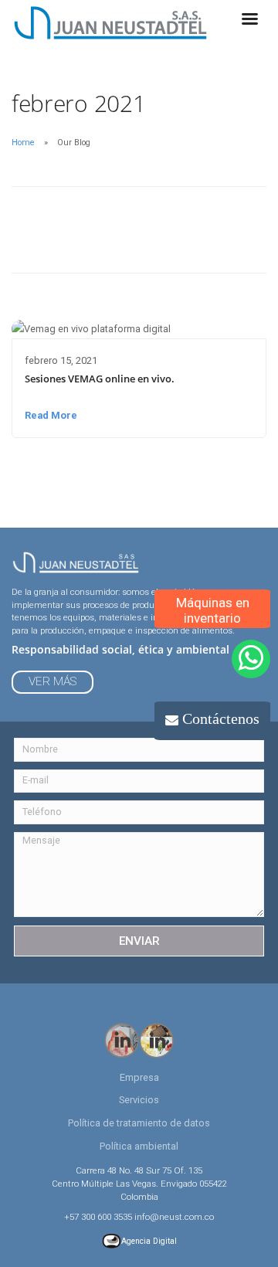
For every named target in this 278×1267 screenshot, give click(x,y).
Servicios (139, 1100)
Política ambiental (139, 1146)
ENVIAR (139, 941)
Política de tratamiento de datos (139, 1123)
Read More (51, 415)
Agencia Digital (149, 1241)
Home (23, 143)
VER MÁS (52, 681)
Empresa (139, 1077)
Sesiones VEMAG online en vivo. (100, 379)
